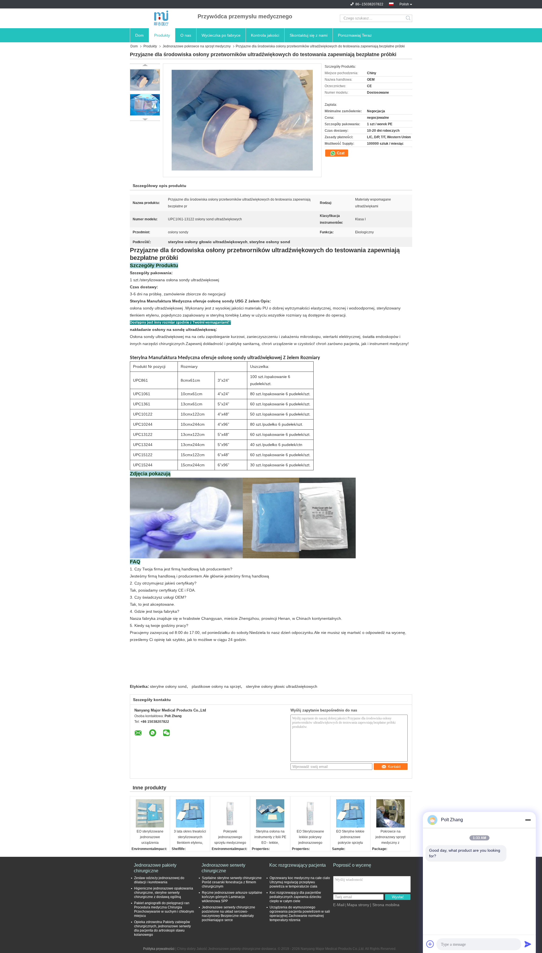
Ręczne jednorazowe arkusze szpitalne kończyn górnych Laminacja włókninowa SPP (232, 897)
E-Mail (338, 905)
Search (408, 18)
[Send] (527, 944)
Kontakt (394, 767)
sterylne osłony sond (168, 686)
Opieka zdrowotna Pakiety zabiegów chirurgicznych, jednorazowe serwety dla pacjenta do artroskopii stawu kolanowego (162, 928)
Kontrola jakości (265, 35)
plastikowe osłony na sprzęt (216, 686)
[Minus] (527, 819)
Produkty (162, 35)
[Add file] (430, 944)
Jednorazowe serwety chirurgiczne (223, 868)
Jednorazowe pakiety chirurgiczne (155, 868)
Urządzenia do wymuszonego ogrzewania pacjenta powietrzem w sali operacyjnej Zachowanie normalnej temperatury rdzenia (300, 913)
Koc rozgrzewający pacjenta (297, 865)
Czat (340, 153)
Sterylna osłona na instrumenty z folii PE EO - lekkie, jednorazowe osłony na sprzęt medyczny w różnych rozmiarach (270, 837)
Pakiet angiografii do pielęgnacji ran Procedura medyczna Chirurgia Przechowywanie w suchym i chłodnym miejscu (164, 909)
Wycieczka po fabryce (221, 35)
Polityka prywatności (158, 949)
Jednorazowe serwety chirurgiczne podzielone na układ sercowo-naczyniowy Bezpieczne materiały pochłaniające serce (228, 913)
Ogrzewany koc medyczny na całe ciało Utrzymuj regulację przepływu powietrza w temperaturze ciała (300, 882)
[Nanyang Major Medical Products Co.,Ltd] (161, 18)
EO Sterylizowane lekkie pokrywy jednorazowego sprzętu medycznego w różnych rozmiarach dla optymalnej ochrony (310, 837)
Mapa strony (358, 905)
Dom (139, 35)
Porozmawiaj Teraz (355, 35)
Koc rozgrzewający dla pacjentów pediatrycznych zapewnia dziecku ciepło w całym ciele (295, 897)
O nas (185, 35)
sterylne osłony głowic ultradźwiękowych (281, 686)
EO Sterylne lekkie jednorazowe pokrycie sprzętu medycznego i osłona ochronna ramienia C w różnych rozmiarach (350, 837)
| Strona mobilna (384, 905)
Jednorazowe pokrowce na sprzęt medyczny (197, 46)
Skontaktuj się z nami (308, 35)
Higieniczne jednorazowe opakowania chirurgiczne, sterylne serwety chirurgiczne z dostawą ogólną (163, 892)
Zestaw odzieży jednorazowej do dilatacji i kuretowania (159, 880)
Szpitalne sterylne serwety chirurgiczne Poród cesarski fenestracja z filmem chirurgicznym (232, 882)
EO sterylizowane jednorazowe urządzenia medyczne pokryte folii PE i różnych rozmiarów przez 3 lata (150, 837)
